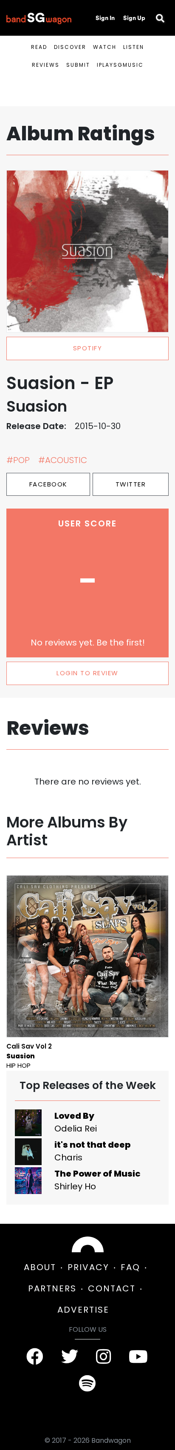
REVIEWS (45, 64)
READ (39, 47)
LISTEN (133, 47)
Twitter (131, 484)
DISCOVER (70, 47)
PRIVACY (88, 1267)
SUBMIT (78, 64)
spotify (87, 348)
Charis (68, 1157)
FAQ (130, 1267)
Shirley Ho (75, 1186)
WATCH (104, 47)
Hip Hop (18, 1065)
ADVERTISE (83, 1310)
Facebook (48, 484)
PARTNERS (52, 1288)
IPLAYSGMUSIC (120, 64)
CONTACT (111, 1288)
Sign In (105, 18)
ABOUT (40, 1267)
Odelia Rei (75, 1128)
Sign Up (134, 18)
